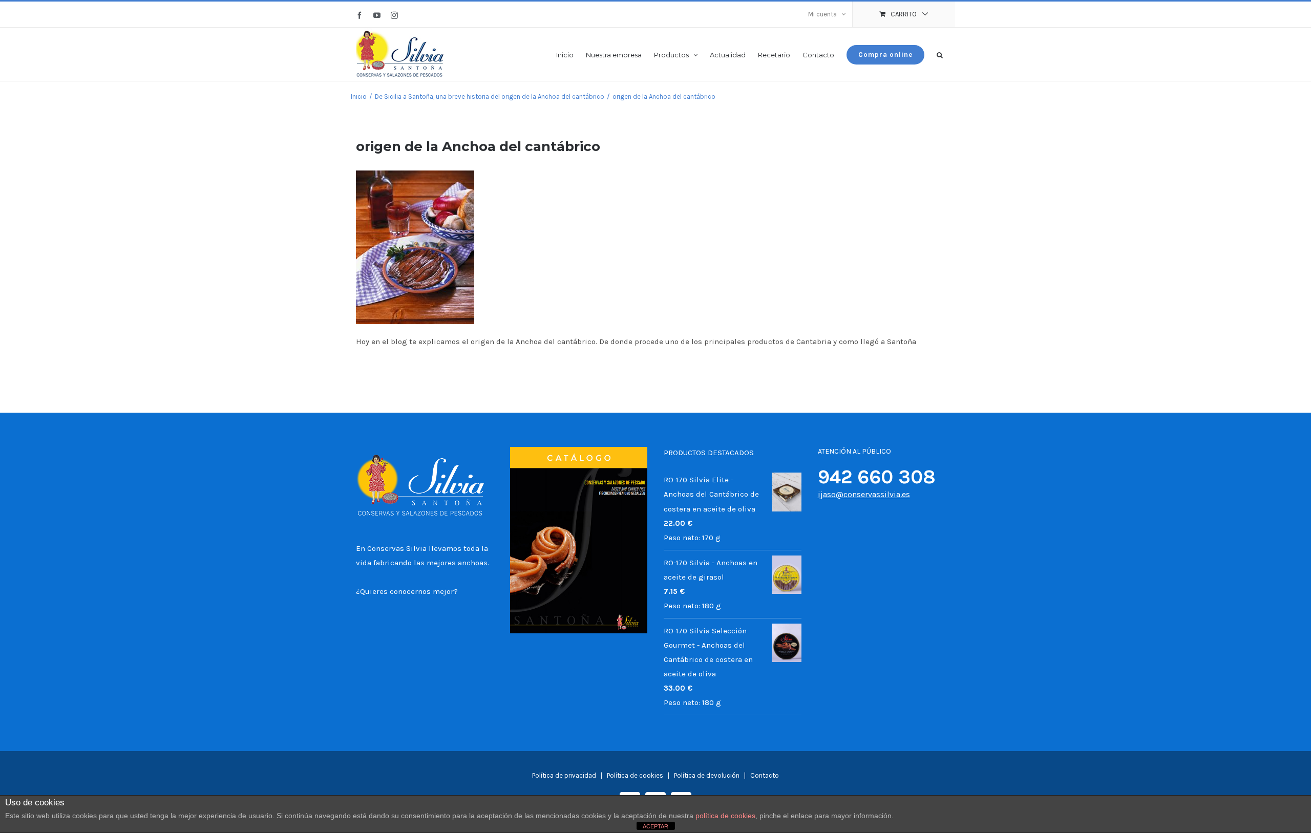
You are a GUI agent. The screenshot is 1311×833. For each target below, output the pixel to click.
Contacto (764, 775)
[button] (940, 54)
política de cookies (725, 815)
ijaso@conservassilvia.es (864, 494)
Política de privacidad (564, 775)
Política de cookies (636, 775)
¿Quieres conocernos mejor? (407, 591)
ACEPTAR (655, 826)
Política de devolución (706, 775)
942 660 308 (877, 476)
